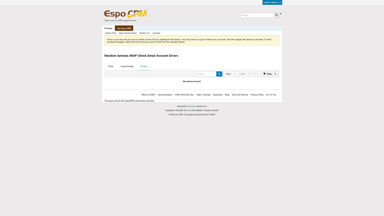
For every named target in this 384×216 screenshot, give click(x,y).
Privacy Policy (257, 94)
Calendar (156, 33)
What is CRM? (148, 94)
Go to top (271, 94)
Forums (108, 28)
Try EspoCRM (124, 28)
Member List (145, 33)
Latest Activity (127, 66)
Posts (110, 66)
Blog (227, 94)
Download (217, 94)
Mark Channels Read (127, 33)
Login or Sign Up (271, 2)
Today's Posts (110, 33)
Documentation (165, 94)
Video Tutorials (203, 94)
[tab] (111, 66)
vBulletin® (191, 106)
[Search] (276, 15)
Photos (144, 66)
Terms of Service (240, 94)
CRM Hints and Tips (184, 94)
